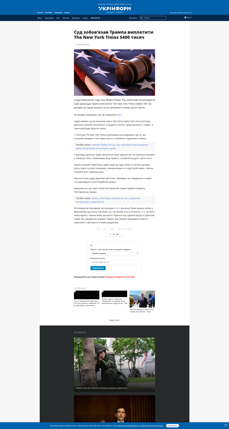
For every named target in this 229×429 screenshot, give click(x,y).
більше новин (114, 320)
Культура (76, 18)
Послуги (40, 13)
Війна (39, 18)
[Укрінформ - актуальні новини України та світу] (114, 8)
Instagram (119, 277)
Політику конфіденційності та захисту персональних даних (140, 426)
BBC (119, 115)
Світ (58, 18)
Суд (105, 229)
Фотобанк (48, 13)
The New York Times (124, 229)
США (118, 208)
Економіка (49, 18)
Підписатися (98, 268)
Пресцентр (58, 13)
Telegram (109, 277)
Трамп (112, 229)
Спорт (85, 18)
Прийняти (172, 426)
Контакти (133, 18)
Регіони (66, 18)
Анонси (67, 13)
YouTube (131, 277)
